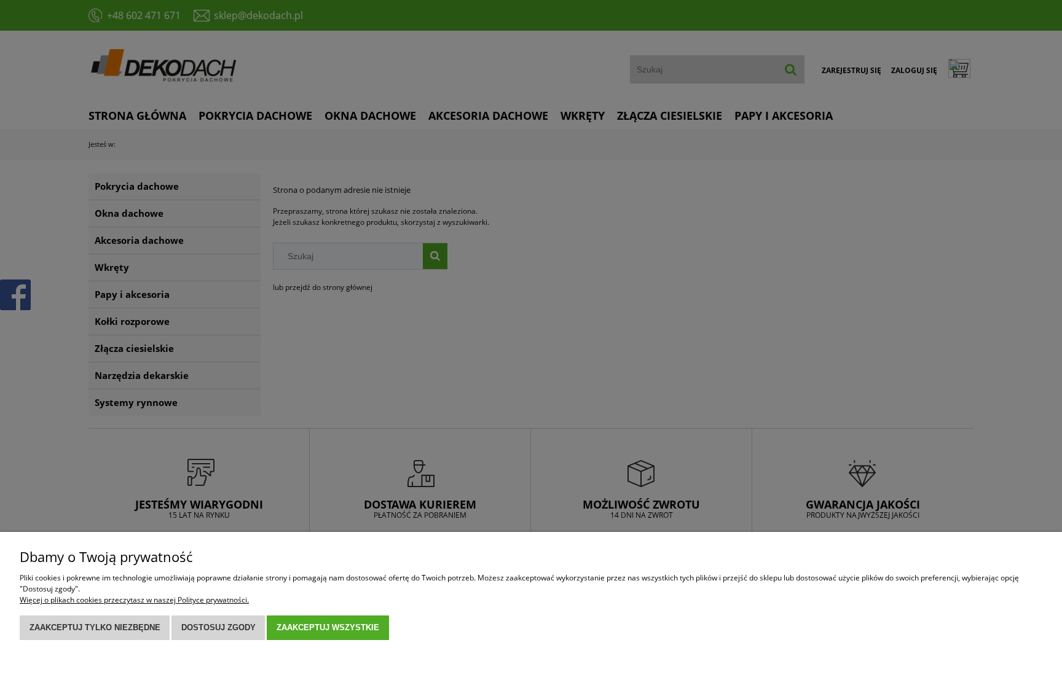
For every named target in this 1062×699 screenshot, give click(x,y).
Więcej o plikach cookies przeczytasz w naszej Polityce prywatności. (134, 600)
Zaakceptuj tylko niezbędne (95, 627)
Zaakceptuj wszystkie (328, 627)
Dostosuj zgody (218, 627)
